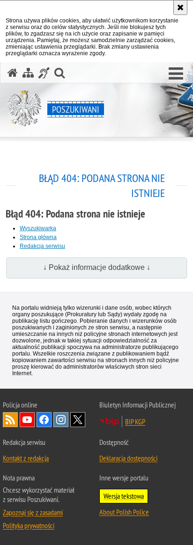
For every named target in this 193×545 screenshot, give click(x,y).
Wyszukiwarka (38, 228)
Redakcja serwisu (42, 246)
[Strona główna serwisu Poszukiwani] (12, 73)
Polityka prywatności (28, 525)
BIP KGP (135, 421)
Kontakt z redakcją (26, 458)
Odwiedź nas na (27, 419)
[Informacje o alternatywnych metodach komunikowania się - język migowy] (44, 73)
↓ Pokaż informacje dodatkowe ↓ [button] (96, 267)
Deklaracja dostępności (128, 458)
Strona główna (38, 237)
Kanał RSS (10, 419)
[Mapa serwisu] (28, 73)
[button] (176, 74)
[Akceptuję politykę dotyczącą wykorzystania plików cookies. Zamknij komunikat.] (180, 7)
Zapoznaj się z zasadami (33, 512)
